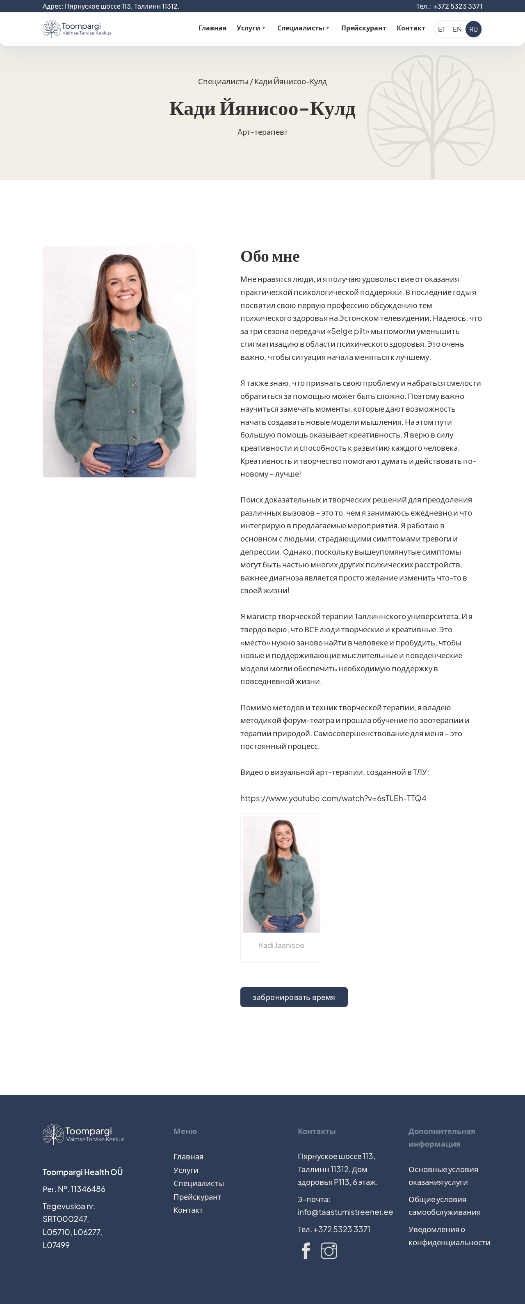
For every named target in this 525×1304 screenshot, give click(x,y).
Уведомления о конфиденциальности (445, 1235)
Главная (212, 27)
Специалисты (300, 27)
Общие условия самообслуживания (445, 1205)
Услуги (248, 27)
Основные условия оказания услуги (443, 1175)
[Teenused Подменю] (263, 27)
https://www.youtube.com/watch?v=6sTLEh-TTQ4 (333, 798)
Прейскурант (363, 27)
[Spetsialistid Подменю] (327, 27)
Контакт (411, 27)
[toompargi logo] (77, 29)
